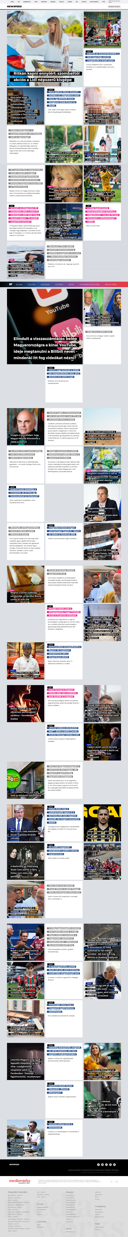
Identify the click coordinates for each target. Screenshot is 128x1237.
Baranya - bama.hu (14, 1198)
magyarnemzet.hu (42, 1207)
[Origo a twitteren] (102, 1164)
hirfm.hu (97, 1229)
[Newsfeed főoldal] (14, 1164)
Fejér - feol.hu (12, 1209)
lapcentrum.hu (99, 1217)
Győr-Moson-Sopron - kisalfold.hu (18, 1212)
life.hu (97, 1197)
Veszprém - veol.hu (43, 1194)
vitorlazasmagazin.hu (72, 1216)
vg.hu (38, 1224)
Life (19, 1)
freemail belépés (114, 6)
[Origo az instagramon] (106, 1164)
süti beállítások (100, 1170)
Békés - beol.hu (13, 1200)
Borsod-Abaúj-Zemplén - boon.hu (18, 1202)
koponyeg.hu (99, 1212)
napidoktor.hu (70, 1207)
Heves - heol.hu (13, 1216)
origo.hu (39, 1214)
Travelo (61, 1)
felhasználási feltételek (88, 1170)
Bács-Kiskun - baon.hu (15, 1195)
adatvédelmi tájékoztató (74, 1170)
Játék (103, 1)
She (77, 1)
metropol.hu (99, 1194)
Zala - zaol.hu (41, 1197)
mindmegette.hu (71, 1209)
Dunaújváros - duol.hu (15, 1207)
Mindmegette (27, 1)
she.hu (97, 1199)
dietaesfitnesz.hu (71, 1214)
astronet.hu (69, 1195)
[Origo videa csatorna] (110, 1164)
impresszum (108, 1170)
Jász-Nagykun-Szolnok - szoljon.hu (19, 1219)
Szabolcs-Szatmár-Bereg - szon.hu (19, 1228)
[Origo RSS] (114, 1164)
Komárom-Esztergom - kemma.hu (19, 1221)
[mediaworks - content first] (19, 1181)
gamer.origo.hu (71, 1202)
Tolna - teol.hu (12, 1231)
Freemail (53, 1)
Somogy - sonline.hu (14, 1226)
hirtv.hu (39, 1212)
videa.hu (97, 1214)
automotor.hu (70, 1198)
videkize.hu (69, 1219)
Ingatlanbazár (94, 1)
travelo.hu (69, 1212)
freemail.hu (98, 1209)
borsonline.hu (70, 1232)
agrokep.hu (40, 1227)
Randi (84, 1)
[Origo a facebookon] (98, 1164)
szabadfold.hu (41, 1209)
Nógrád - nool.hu (13, 1224)
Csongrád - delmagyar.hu (16, 1205)
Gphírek (70, 1)
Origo (12, 1)
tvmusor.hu (69, 1221)
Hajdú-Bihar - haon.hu (15, 1214)
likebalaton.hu (70, 1205)
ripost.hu (97, 1192)
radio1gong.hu (99, 1227)
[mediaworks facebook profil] (112, 1182)
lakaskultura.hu (71, 1200)
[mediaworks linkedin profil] (117, 1182)
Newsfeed (44, 1)
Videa (36, 1)
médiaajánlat (115, 1170)
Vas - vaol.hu (41, 1192)
